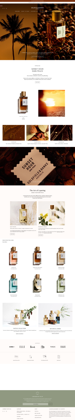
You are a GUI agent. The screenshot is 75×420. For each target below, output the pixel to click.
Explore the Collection (55, 333)
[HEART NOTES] (37, 133)
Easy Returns (59, 360)
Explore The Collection (19, 333)
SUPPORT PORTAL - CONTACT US (23, 414)
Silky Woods (24, 230)
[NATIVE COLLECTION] (20, 315)
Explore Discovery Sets (16, 360)
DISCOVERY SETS (38, 417)
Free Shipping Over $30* (44, 360)
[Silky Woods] (37, 283)
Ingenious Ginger (60, 231)
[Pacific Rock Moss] (14, 283)
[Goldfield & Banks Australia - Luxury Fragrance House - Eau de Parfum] (37, 8)
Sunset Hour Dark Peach (16, 230)
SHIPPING (18, 416)
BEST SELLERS (37, 413)
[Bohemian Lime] (61, 283)
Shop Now (23, 118)
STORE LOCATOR (20, 418)
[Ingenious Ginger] (61, 255)
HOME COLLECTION (38, 415)
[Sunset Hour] (14, 255)
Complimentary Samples (30, 360)
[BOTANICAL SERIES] (55, 315)
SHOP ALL (36, 411)
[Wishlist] (69, 8)
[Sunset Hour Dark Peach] (23, 101)
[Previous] (2, 0)
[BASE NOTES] (61, 133)
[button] (37, 6)
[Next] (72, 0)
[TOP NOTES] (14, 133)
